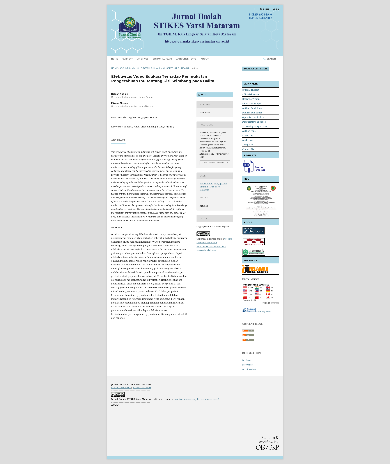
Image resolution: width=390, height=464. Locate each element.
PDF (203, 94)
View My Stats (263, 311)
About (205, 59)
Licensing (247, 135)
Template (247, 144)
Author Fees (249, 130)
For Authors (247, 364)
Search (271, 59)
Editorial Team (162, 59)
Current (127, 59)
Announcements (186, 59)
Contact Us (248, 149)
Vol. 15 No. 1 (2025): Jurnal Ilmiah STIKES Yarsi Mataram (161, 68)
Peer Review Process (254, 121)
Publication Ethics (252, 112)
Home (114, 59)
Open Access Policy (253, 117)
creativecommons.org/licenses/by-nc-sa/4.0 (196, 399)
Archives (142, 59)
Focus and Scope (251, 103)
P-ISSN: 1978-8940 (121, 387)
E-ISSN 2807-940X (142, 387)
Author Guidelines (252, 108)
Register (264, 9)
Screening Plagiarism (254, 126)
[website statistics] (249, 311)
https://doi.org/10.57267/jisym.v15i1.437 (137, 117)
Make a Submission (255, 68)
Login (276, 9)
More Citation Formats (213, 162)
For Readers (247, 360)
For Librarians (249, 369)
